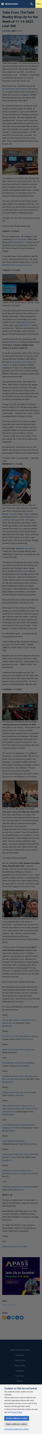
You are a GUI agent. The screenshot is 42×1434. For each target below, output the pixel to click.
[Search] (31, 4)
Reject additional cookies (16, 1424)
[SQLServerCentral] (2, 4)
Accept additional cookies (16, 1418)
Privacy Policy (16, 1412)
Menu (39, 4)
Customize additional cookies (16, 1429)
